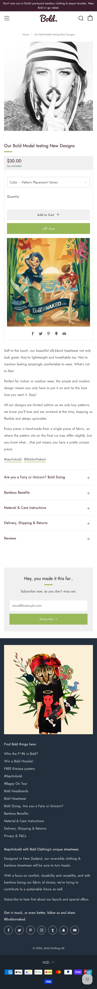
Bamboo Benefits (16, 813)
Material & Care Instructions (24, 820)
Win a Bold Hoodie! (18, 761)
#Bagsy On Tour (15, 783)
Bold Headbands (16, 791)
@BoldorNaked (35, 459)
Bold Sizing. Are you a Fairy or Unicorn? (33, 806)
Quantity (13, 196)
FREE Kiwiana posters (19, 768)
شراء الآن (48, 228)
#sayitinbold (13, 459)
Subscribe (46, 619)
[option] (48, 86)
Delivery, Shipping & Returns (25, 828)
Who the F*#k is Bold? (21, 753)
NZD (46, 962)
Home (26, 34)
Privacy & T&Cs (15, 835)
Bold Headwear (15, 798)
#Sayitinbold (13, 776)
